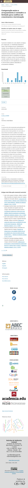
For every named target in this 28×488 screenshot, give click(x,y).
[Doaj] (14, 380)
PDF (4, 102)
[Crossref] (14, 390)
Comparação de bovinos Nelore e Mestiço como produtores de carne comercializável (15, 200)
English (4, 263)
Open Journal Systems (7, 411)
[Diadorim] (14, 345)
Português (4, 268)
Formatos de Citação (6, 186)
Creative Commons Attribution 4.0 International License (14, 472)
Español (4, 265)
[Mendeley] (14, 396)
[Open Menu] (1, 1)
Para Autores (5, 278)
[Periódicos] (14, 354)
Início (2, 4)
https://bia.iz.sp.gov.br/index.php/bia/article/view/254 (13, 183)
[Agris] (14, 364)
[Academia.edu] (14, 399)
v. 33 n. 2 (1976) (13, 4)
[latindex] (14, 340)
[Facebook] (14, 292)
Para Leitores (5, 276)
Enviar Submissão (7, 255)
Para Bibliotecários (6, 280)
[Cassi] (14, 350)
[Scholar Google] (14, 376)
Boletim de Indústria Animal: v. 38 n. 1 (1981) (15, 215)
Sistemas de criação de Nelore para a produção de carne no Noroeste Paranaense (15, 222)
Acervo (7, 4)
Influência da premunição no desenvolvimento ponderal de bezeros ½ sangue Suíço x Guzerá (15, 243)
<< (2, 250)
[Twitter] (14, 298)
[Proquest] (14, 372)
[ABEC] (14, 330)
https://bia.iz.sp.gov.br (14, 460)
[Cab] (14, 369)
